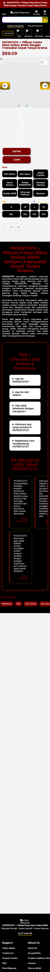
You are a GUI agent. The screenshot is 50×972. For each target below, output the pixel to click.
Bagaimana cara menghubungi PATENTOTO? (23, 443)
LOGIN (16, 159)
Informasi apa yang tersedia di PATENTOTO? (22, 427)
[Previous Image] (5, 86)
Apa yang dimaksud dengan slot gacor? (23, 408)
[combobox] (22, 19)
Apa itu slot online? (20, 393)
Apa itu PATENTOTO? (20, 380)
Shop (4, 14)
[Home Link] (20, 12)
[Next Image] (45, 86)
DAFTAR (17, 151)
